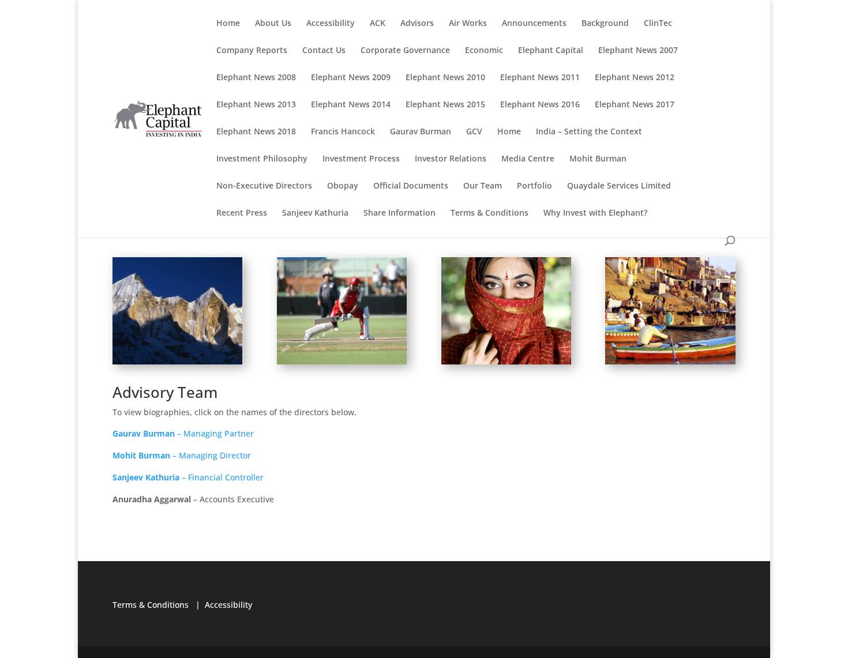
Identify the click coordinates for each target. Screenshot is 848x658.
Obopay (342, 186)
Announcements (534, 23)
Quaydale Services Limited (619, 186)
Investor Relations (450, 159)
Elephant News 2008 (256, 77)
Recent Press (241, 213)
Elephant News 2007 (638, 50)
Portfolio (534, 186)
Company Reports (251, 50)
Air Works (468, 23)
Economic (484, 50)
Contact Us (324, 50)
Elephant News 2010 (445, 77)
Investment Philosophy (261, 159)
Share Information (399, 213)
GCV (474, 132)
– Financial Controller (188, 477)
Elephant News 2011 (540, 77)
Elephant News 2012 (634, 77)
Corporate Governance (405, 50)
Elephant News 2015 (445, 105)
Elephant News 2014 (351, 105)
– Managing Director (181, 455)
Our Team (482, 186)
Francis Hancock (343, 132)
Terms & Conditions (489, 213)
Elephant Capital (550, 50)
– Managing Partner (183, 433)
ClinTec (658, 23)
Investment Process (361, 159)
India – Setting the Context (589, 132)
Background (605, 23)
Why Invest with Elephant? (595, 213)
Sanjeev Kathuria (315, 213)
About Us (273, 23)
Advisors (417, 23)
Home (228, 23)
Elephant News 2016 (540, 105)
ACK (377, 23)
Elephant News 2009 (351, 77)
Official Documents (410, 186)
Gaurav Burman (420, 132)
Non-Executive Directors (264, 186)
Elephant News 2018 (256, 132)
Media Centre (527, 159)
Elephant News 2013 (256, 105)
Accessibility (330, 23)
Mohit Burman (597, 159)
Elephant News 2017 (634, 105)
